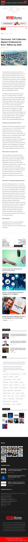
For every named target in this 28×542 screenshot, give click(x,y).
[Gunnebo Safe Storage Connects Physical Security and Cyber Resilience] (4, 417)
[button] (24, 1)
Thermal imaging (19, 398)
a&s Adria (5, 272)
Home (2, 33)
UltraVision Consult (7, 401)
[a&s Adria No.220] (20, 450)
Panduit (22, 393)
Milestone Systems (7, 393)
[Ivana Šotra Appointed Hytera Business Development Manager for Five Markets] (21, 423)
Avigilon (16, 376)
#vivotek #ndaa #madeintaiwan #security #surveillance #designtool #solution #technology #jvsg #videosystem (14, 363)
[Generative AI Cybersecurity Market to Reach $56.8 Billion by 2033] (10, 417)
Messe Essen (10, 390)
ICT (20, 385)
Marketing (18, 10)
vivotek (13, 404)
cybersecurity (5, 382)
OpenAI (17, 393)
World (10, 33)
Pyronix (4, 395)
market (4, 390)
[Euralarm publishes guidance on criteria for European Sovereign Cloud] (4, 428)
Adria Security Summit (14, 374)
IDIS (23, 385)
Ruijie (9, 395)
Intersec (11, 387)
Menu (3, 28)
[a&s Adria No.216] (20, 456)
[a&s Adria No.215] (3, 461)
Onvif (13, 393)
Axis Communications (7, 379)
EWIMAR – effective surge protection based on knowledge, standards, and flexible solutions (16, 483)
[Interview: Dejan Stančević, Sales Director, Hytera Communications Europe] (5, 350)
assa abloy (11, 376)
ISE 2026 (16, 387)
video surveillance (6, 404)
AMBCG (24, 374)
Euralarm (16, 382)
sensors (17, 395)
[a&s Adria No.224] (3, 450)
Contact (23, 8)
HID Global (5, 385)
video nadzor (15, 401)
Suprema (5, 398)
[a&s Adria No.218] (9, 456)
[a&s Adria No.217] (14, 456)
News (6, 33)
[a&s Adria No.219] (3, 456)
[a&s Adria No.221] (14, 450)
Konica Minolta (22, 387)
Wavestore (19, 404)
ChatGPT (19, 379)
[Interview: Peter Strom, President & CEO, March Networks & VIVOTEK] (5, 343)
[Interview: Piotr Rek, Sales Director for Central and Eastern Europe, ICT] (5, 336)
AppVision (5, 376)
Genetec (21, 382)
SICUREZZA (22, 395)
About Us (11, 8)
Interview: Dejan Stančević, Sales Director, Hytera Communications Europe (18, 349)
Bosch (14, 379)
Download (18, 8)
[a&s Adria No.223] (9, 450)
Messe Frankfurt (18, 390)
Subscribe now (11, 540)
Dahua (11, 382)
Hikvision (11, 385)
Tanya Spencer (11, 398)
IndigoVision (5, 387)
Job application (11, 10)
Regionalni (5, 8)
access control (6, 374)
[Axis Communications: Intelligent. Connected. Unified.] (4, 423)
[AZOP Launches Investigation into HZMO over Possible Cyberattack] (21, 417)
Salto (13, 395)
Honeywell (16, 385)
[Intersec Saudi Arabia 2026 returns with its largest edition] (10, 423)
